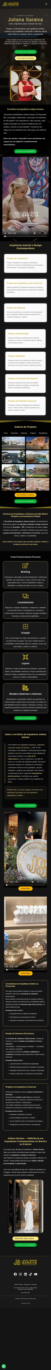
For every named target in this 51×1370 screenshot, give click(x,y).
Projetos (33, 433)
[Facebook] (15, 1274)
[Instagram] (20, 1274)
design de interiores (23, 747)
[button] (4, 1366)
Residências (43, 433)
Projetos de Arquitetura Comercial (20, 1087)
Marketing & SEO (25, 1303)
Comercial (14, 433)
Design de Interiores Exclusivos (19, 1034)
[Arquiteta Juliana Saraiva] (10, 4)
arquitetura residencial (28, 745)
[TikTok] (30, 1274)
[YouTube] (35, 1274)
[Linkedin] (25, 1274)
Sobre (10, 782)
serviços (28, 790)
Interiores (24, 433)
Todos (6, 433)
